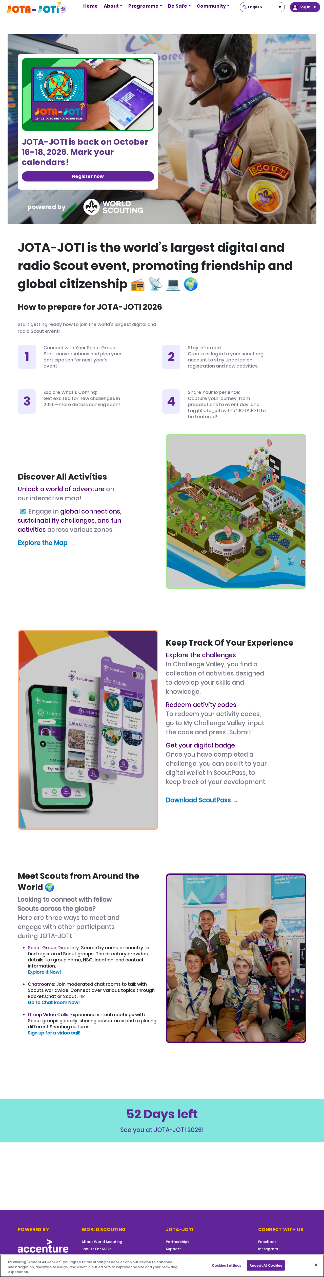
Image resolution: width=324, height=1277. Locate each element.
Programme (143, 6)
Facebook (267, 1241)
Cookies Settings (226, 1265)
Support (173, 1248)
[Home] (36, 7)
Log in (305, 7)
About (111, 6)
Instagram (268, 1248)
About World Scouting (102, 1241)
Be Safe (177, 6)
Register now (88, 176)
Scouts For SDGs (96, 1248)
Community (211, 6)
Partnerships (177, 1241)
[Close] (315, 1264)
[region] (162, 1265)
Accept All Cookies (266, 1265)
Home (90, 6)
